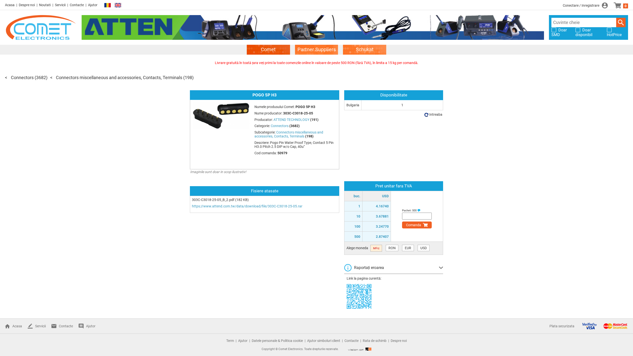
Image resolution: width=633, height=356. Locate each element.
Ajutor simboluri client (323, 341)
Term (230, 341)
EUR (408, 248)
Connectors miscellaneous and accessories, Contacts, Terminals (119, 77)
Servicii (60, 5)
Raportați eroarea (369, 267)
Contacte (77, 5)
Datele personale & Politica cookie (277, 341)
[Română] (107, 5)
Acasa (10, 5)
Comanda (413, 225)
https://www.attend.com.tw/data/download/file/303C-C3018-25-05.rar (247, 206)
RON (392, 248)
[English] (118, 5)
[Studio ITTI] (359, 349)
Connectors (22, 77)
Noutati (45, 5)
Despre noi (27, 5)
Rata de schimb (374, 341)
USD (423, 248)
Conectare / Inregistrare (581, 5)
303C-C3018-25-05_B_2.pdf (213, 200)
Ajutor (92, 5)
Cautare (621, 22)
